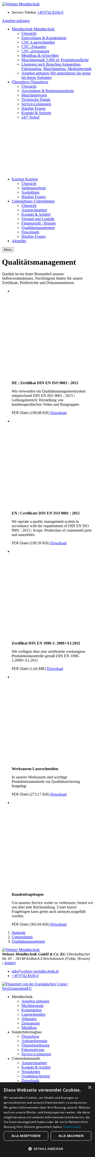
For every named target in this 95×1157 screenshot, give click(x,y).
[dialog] (47, 1119)
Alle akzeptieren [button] (25, 1136)
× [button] (89, 1087)
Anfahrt (10, 963)
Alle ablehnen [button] (71, 1136)
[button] (47, 1148)
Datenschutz (72, 1127)
